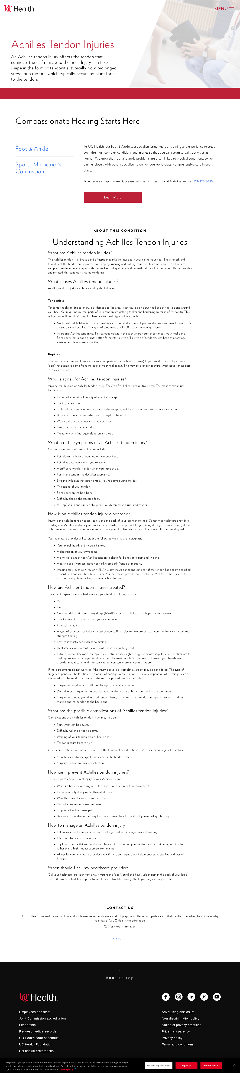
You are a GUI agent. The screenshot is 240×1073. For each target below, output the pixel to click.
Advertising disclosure (178, 1012)
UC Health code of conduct (39, 1038)
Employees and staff (34, 1012)
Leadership (27, 1025)
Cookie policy (66, 1069)
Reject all (187, 1065)
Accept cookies (211, 1065)
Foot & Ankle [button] (31, 148)
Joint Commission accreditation (42, 1018)
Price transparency (176, 1031)
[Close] (234, 1065)
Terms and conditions (178, 1044)
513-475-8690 (203, 181)
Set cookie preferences (159, 1065)
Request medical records (37, 1031)
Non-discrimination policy (180, 1018)
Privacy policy (172, 1038)
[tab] (44, 148)
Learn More (112, 197)
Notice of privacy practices (181, 1025)
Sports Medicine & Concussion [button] (38, 168)
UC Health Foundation (35, 1044)
